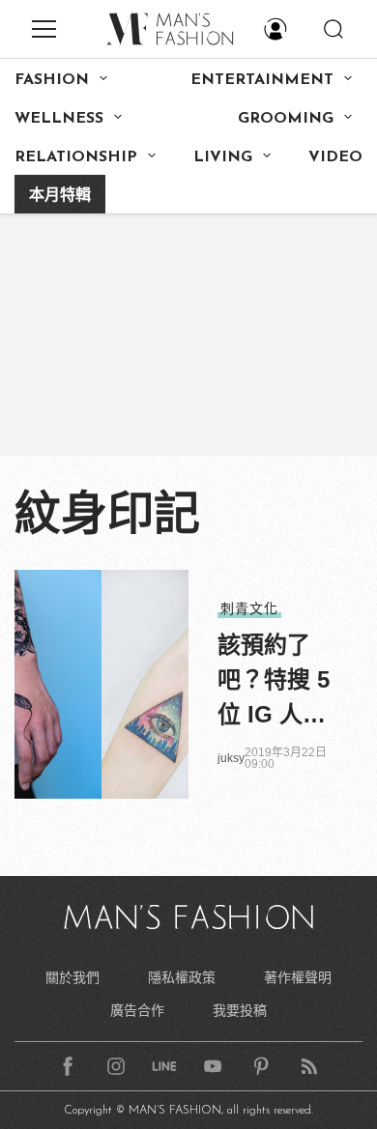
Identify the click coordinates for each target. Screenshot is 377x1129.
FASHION (51, 80)
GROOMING (286, 119)
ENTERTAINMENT (262, 80)
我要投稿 (240, 1010)
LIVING (222, 157)
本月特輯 (60, 196)
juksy (231, 758)
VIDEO (335, 157)
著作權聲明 (298, 977)
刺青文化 (249, 608)
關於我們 (72, 977)
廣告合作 (137, 1010)
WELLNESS (58, 119)
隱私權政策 (182, 977)
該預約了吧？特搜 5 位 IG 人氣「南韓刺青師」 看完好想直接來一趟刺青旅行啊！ (276, 682)
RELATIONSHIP (75, 157)
